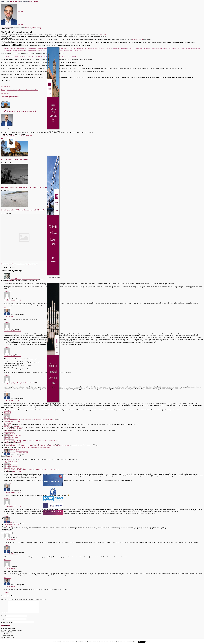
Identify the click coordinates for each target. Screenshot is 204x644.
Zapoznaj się (148, 641)
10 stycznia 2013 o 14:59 (11, 568)
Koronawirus (8, 421)
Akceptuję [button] (141, 641)
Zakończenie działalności (11, 463)
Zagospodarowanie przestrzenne (14, 468)
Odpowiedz (7, 545)
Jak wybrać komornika (21, 451)
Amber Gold (7, 411)
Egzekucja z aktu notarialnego (19, 452)
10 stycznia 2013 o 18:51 (11, 586)
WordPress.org (8, 526)
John (5, 449)
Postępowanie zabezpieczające (13, 428)
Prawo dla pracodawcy (10, 461)
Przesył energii (8, 464)
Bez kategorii (7, 412)
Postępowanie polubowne (11, 426)
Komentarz (4, 613)
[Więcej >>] (102, 35)
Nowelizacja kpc (8, 423)
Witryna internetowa (7, 622)
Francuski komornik (13, 449)
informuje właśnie (137, 39)
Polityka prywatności (7, 639)
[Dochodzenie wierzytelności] (20, 1)
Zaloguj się (7, 521)
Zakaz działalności (9, 439)
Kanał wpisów (8, 523)
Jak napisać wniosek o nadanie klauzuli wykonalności (36, 447)
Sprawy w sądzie (9, 432)
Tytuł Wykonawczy (9, 433)
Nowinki (6, 425)
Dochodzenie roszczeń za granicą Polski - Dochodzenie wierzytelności (24, 445)
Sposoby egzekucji (9, 430)
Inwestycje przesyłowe (10, 466)
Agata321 (6, 452)
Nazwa (3, 616)
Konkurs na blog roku (10, 419)
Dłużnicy (6, 414)
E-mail (3, 619)
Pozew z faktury (8, 459)
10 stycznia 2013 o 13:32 (11, 539)
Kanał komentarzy (9, 524)
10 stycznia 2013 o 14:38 (11, 554)
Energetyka (7, 416)
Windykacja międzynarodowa (12, 435)
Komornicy (7, 418)
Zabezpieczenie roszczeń (11, 437)
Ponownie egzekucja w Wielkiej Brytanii (57, 445)
